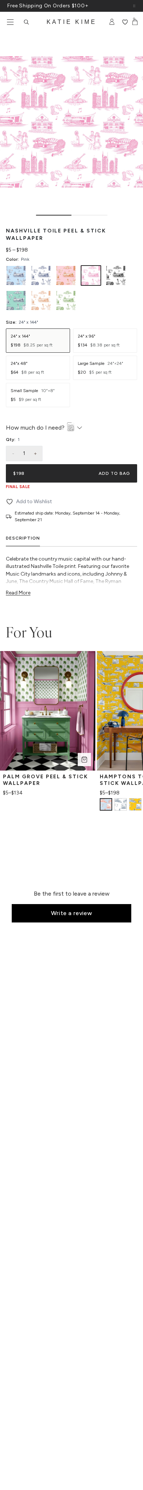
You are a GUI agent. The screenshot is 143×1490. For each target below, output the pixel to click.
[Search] (26, 22)
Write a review (71, 913)
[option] (16, 275)
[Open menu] (10, 22)
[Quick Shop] (84, 759)
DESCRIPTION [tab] (23, 538)
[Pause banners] (134, 5)
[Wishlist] (125, 22)
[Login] (112, 22)
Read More (18, 593)
